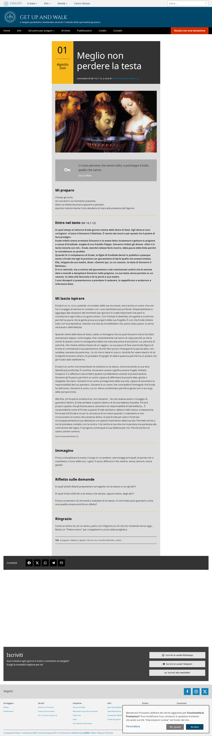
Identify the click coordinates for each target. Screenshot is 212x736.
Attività (62, 3)
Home (6, 30)
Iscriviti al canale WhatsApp (179, 655)
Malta (93, 733)
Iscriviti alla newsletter (179, 672)
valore (118, 540)
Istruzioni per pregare (40, 30)
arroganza (64, 540)
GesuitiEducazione (114, 711)
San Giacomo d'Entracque (82, 723)
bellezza (74, 540)
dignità (82, 540)
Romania (109, 733)
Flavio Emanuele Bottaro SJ (125, 78)
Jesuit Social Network (115, 707)
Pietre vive (77, 715)
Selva (75, 719)
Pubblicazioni (84, 30)
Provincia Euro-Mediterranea (71, 733)
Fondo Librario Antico (46, 711)
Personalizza (133, 726)
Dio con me (92, 540)
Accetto (195, 726)
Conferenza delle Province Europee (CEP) (39, 733)
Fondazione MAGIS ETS (116, 715)
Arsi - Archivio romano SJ (47, 715)
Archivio (65, 30)
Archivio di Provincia (46, 707)
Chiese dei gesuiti (114, 719)
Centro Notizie (82, 3)
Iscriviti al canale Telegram (179, 663)
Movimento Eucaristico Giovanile (85, 711)
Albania (100, 733)
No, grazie (175, 726)
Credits (102, 30)
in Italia (31, 3)
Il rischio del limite (106, 540)
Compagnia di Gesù (12, 733)
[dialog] (166, 719)
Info (46, 3)
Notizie (6, 707)
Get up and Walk (43, 17)
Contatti (117, 30)
